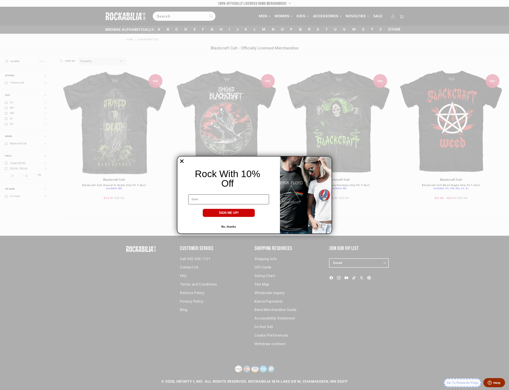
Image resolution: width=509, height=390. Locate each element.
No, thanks (228, 226)
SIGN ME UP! (229, 212)
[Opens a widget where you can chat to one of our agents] (494, 383)
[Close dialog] (181, 161)
